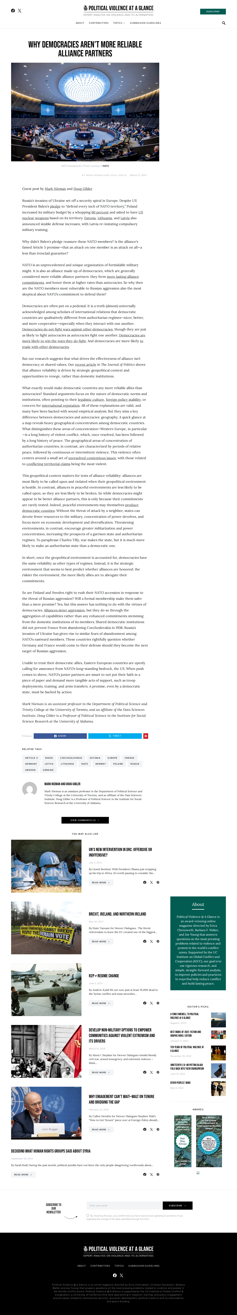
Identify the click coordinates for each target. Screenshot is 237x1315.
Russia (135, 764)
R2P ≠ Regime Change (104, 976)
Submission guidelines (145, 23)
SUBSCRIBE (213, 11)
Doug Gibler (83, 189)
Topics (117, 23)
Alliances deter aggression (64, 610)
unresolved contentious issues (92, 458)
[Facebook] (13, 10)
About (80, 23)
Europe (112, 758)
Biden (49, 758)
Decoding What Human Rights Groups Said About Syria (51, 1151)
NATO (106, 165)
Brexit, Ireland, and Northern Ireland (117, 914)
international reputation (61, 405)
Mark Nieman (55, 189)
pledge (55, 206)
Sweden (30, 770)
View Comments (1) (83, 820)
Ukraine (48, 770)
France (129, 758)
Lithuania (105, 218)
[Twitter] (19, 10)
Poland (118, 764)
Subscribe (175, 1205)
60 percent (100, 212)
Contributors (99, 23)
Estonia (90, 218)
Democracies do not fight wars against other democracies (67, 329)
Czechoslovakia (71, 758)
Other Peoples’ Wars (180, 1083)
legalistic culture (91, 399)
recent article (85, 364)
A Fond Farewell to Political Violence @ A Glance (184, 1016)
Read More (99, 882)
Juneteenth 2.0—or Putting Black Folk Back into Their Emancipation (187, 1067)
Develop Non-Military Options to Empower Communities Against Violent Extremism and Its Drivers (122, 1035)
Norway (101, 764)
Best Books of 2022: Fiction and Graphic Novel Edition (185, 1034)
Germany (31, 764)
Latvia (125, 218)
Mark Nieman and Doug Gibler (106, 175)
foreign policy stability (123, 399)
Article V (31, 758)
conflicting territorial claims (48, 464)
